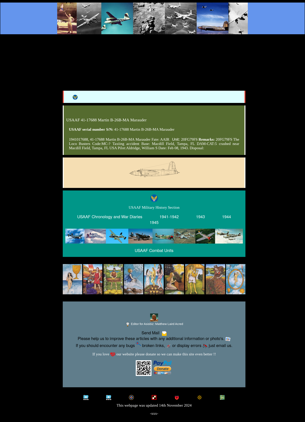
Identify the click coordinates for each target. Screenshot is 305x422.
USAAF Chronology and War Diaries (109, 216)
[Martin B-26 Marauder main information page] (152, 18)
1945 (154, 222)
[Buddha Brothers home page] (199, 396)
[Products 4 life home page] (222, 396)
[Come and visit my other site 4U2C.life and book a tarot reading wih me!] (154, 279)
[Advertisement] (152, 59)
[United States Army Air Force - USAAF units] (154, 236)
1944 (226, 216)
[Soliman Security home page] (177, 396)
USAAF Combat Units (154, 250)
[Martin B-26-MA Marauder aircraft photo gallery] (154, 177)
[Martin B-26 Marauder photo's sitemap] (109, 396)
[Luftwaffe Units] (154, 396)
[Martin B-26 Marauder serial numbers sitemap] (86, 396)
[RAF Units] (131, 396)
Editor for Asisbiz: (156, 324)
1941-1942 (169, 216)
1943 (200, 216)
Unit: (176, 139)
